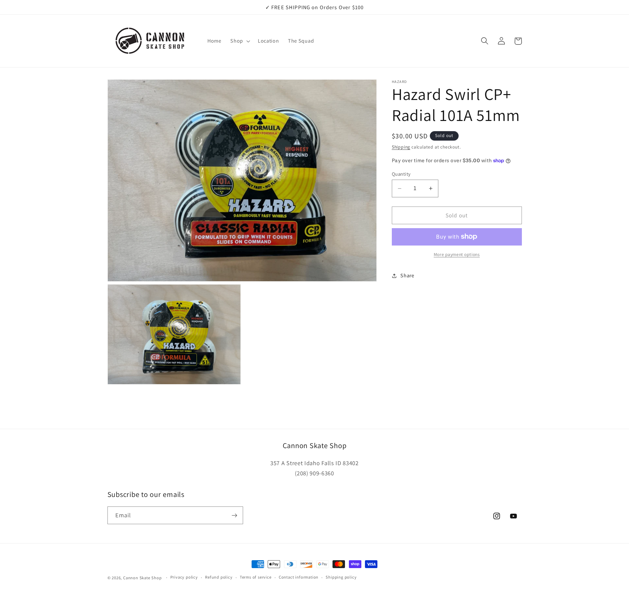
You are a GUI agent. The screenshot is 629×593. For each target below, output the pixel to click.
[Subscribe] (234, 515)
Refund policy (218, 577)
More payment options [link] (457, 254)
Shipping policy (341, 577)
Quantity (401, 174)
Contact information (298, 577)
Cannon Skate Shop (142, 578)
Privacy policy (184, 577)
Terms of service (256, 577)
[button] (239, 41)
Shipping (401, 147)
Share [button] (407, 275)
